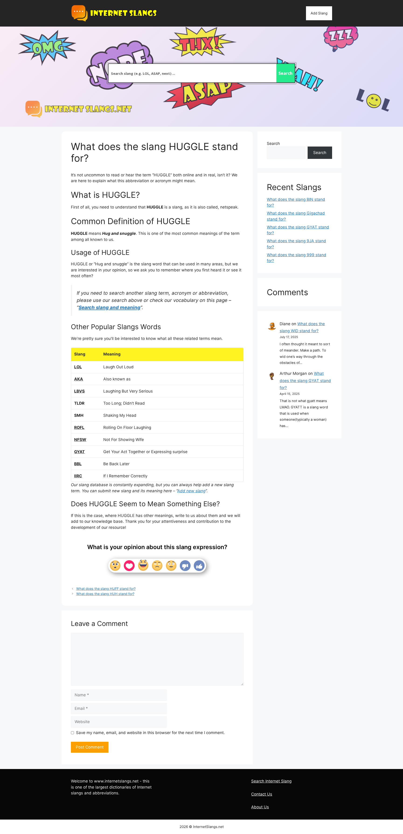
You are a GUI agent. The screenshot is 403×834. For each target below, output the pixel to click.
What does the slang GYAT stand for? (305, 380)
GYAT (79, 451)
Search (273, 143)
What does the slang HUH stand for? (105, 594)
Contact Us (261, 794)
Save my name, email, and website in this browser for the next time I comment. (150, 732)
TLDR (79, 403)
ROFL (79, 427)
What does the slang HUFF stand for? (105, 589)
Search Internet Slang (271, 781)
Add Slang (319, 13)
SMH (78, 415)
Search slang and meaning (109, 307)
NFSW (80, 439)
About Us (260, 807)
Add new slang (191, 491)
